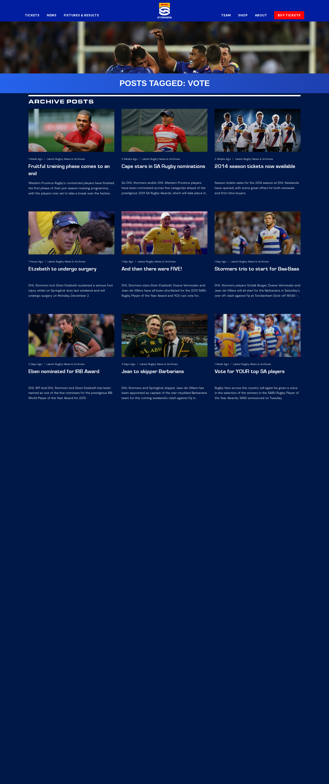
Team (226, 15)
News (52, 15)
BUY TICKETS (289, 15)
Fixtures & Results (81, 15)
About (261, 15)
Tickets (32, 15)
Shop (243, 15)
